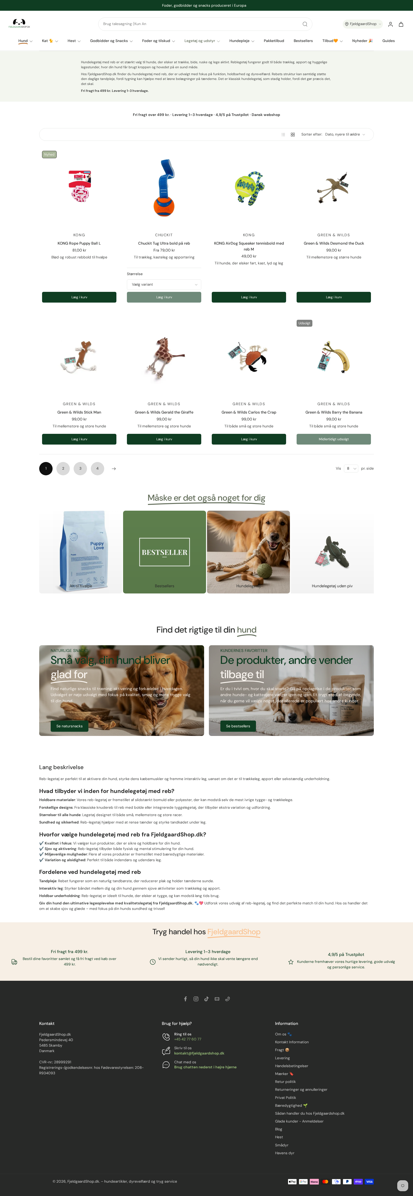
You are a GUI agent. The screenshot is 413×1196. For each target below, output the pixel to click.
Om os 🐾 (283, 1034)
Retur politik (285, 1081)
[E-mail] (217, 999)
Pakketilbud (274, 40)
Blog (278, 1129)
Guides (388, 40)
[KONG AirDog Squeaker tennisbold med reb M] (249, 188)
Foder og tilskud (156, 40)
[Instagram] (196, 999)
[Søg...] (305, 24)
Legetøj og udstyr (200, 40)
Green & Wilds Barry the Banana (333, 412)
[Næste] (114, 468)
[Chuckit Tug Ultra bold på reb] (164, 188)
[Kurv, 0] (401, 24)
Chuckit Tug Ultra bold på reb (164, 243)
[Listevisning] (283, 134)
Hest (72, 40)
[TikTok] (206, 999)
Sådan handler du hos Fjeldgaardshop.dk (310, 1113)
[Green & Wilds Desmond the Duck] (334, 188)
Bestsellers (303, 40)
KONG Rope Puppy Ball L (79, 243)
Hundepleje (239, 40)
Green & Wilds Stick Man (79, 412)
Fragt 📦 (282, 1050)
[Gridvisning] (293, 134)
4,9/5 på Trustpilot (346, 954)
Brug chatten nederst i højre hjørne (205, 1067)
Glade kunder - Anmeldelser (299, 1121)
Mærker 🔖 (284, 1073)
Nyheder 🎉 (362, 40)
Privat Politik (285, 1097)
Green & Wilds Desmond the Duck (334, 243)
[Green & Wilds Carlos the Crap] (249, 357)
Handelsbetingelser (291, 1066)
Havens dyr (284, 1153)
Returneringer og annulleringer (301, 1089)
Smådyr (281, 1145)
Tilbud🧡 (330, 40)
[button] (363, 24)
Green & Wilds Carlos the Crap (249, 412)
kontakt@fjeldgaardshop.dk (199, 1053)
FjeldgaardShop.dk (83, 1181)
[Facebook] (185, 999)
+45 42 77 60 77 (187, 1039)
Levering (282, 1058)
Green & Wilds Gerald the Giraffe (164, 412)
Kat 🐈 (47, 40)
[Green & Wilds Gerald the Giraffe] (164, 357)
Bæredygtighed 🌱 (291, 1105)
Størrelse (135, 274)
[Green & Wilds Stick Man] (79, 357)
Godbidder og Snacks (109, 40)
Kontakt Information (292, 1042)
